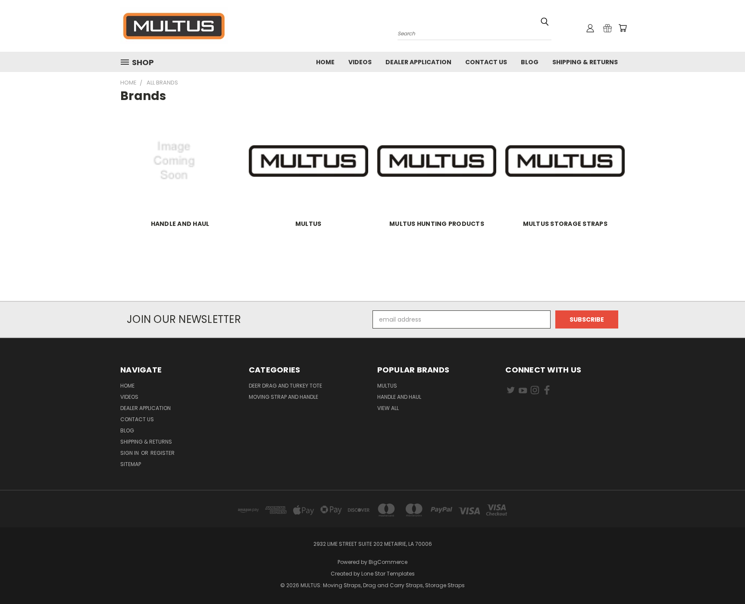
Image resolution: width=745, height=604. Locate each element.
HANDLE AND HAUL (180, 223)
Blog (529, 62)
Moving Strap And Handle (283, 397)
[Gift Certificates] (607, 28)
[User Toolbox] (590, 28)
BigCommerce (388, 562)
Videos (360, 62)
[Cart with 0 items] (622, 28)
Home (325, 62)
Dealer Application (418, 62)
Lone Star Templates (388, 573)
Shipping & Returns (585, 62)
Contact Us (486, 62)
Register (162, 453)
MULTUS (308, 223)
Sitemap (130, 464)
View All (388, 408)
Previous (722, 577)
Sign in (130, 453)
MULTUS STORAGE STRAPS (565, 223)
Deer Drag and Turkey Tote (285, 385)
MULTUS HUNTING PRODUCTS (436, 223)
